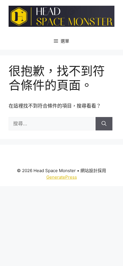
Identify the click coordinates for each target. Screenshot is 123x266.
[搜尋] (104, 124)
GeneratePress (61, 177)
